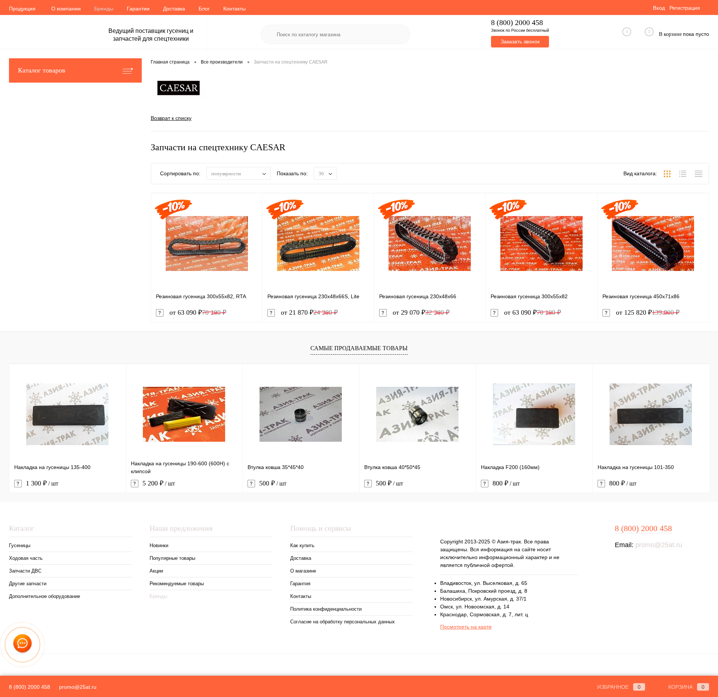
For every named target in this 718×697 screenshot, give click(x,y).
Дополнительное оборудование (44, 596)
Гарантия (300, 583)
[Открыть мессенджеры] (22, 645)
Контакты (234, 9)
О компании (66, 9)
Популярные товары (172, 558)
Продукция (22, 9)
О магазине (303, 571)
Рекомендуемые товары (177, 583)
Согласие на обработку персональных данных (342, 621)
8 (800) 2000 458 (517, 23)
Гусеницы (19, 545)
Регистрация (684, 8)
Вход (659, 8)
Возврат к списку (171, 118)
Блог (204, 9)
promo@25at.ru (658, 545)
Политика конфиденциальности (326, 609)
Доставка (174, 9)
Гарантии (138, 9)
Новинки (159, 545)
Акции (156, 571)
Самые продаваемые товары (359, 348)
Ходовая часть (26, 558)
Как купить (302, 545)
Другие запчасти (27, 583)
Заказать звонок (520, 41)
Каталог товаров (41, 70)
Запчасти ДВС (25, 571)
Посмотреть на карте (466, 627)
